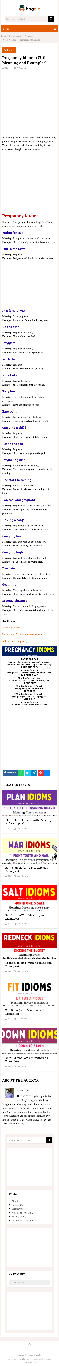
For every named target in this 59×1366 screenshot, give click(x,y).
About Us (16, 1201)
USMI (6, 68)
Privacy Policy (19, 1216)
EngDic (21, 1354)
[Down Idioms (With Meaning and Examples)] (29, 1041)
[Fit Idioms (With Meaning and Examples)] (29, 993)
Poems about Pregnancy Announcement (22, 634)
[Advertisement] (29, 102)
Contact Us (17, 1204)
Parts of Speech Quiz (22, 1212)
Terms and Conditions (23, 1220)
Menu (6, 28)
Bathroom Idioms (11, 627)
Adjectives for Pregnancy (15, 641)
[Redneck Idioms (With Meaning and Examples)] (29, 946)
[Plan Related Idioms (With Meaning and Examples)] (29, 803)
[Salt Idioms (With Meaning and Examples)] (29, 898)
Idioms (10, 49)
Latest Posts (18, 1208)
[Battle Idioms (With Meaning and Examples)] (29, 851)
